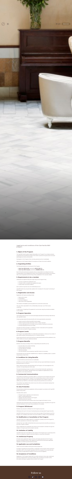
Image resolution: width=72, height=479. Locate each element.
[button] (3, 24)
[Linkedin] (42, 477)
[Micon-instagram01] (39, 477)
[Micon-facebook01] (29, 477)
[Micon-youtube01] (36, 477)
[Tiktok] (32, 477)
